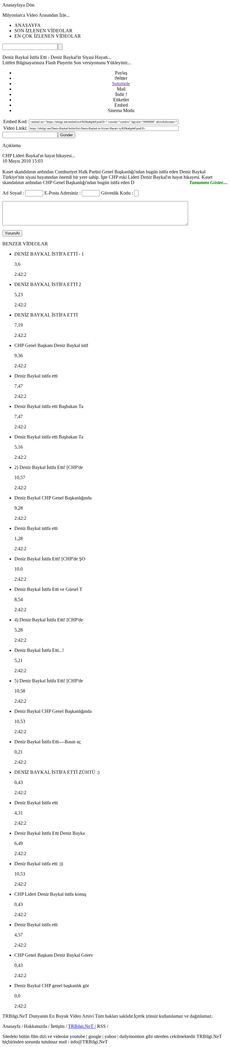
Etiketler (121, 99)
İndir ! (121, 94)
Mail (121, 88)
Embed (121, 105)
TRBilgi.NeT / (82, 1026)
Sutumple (121, 83)
